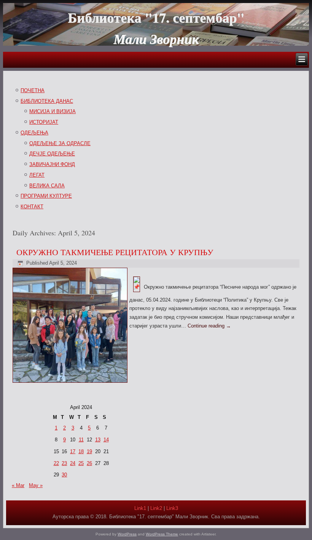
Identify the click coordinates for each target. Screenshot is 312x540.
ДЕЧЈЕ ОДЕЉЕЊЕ (52, 154)
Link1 (140, 508)
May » (36, 485)
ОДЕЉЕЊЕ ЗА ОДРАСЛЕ (60, 143)
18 (81, 451)
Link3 (172, 508)
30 (64, 475)
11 (81, 440)
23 (64, 463)
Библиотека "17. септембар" (156, 17)
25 (81, 463)
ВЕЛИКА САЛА (47, 186)
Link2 (156, 508)
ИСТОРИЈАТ (43, 122)
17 (72, 451)
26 (89, 463)
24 (72, 463)
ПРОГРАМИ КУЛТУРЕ (46, 196)
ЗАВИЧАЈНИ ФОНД (52, 164)
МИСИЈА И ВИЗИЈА (52, 111)
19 (89, 451)
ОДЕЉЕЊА (34, 133)
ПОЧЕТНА (33, 90)
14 (106, 440)
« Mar (18, 485)
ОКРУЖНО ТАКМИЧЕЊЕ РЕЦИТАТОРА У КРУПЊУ (114, 251)
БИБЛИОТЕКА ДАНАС (47, 101)
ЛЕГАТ (37, 175)
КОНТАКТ (32, 206)
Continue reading (209, 326)
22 (56, 463)
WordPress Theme (162, 534)
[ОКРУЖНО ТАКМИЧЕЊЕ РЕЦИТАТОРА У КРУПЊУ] (71, 383)
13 (97, 440)
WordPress (127, 534)
